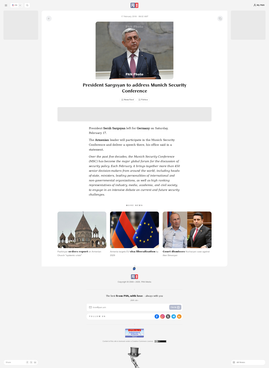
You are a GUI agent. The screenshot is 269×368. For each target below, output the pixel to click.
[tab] (169, 91)
